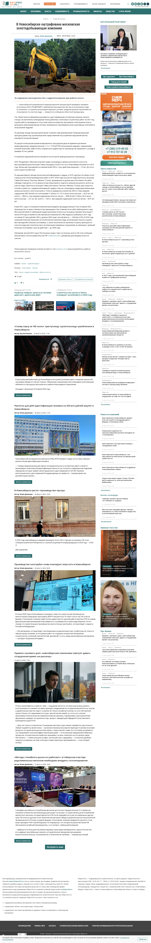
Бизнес (45, 19)
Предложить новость (65, 279)
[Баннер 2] (44, 306)
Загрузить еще (55, 847)
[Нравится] (15, 283)
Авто (103, 249)
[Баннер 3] (65, 306)
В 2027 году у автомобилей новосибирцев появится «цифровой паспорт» (119, 276)
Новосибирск (26, 268)
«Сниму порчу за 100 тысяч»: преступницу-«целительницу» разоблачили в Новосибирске (114, 214)
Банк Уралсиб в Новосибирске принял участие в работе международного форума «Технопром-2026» (117, 420)
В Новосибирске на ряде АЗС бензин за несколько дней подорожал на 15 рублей (118, 252)
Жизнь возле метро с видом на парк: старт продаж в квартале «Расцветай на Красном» (119, 359)
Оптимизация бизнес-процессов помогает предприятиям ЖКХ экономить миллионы (119, 201)
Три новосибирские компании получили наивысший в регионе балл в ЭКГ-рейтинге (119, 651)
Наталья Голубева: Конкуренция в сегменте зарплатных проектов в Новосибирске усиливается (113, 55)
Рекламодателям (142, 6)
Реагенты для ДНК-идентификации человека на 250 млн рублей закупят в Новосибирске (117, 228)
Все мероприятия (106, 521)
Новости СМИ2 (19, 300)
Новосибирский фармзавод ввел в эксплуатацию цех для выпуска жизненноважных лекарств (116, 333)
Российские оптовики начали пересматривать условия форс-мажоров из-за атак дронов (118, 663)
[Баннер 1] (23, 306)
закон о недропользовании (28, 272)
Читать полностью (23, 395)
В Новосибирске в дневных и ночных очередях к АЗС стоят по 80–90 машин (117, 346)
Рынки (113, 183)
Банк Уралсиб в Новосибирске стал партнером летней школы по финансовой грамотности (118, 456)
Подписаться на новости (84, 279)
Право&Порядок (59, 19)
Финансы (120, 171)
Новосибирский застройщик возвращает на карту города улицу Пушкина (118, 383)
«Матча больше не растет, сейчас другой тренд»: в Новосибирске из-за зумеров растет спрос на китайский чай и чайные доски (118, 188)
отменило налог (54, 236)
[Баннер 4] (86, 306)
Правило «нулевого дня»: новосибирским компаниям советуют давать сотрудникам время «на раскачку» (119, 303)
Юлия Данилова (46, 36)
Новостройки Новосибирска (119, 87)
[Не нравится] (21, 283)
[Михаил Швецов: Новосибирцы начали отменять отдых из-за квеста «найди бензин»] (118, 553)
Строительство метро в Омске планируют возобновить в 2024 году (74, 294)
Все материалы (105, 68)
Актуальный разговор (113, 22)
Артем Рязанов (26, 333)
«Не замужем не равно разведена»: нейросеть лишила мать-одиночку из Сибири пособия (117, 289)
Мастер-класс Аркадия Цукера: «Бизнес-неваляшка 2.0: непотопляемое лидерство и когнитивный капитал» (119, 511)
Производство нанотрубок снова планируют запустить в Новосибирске (52, 564)
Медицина (105, 223)
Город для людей (118, 82)
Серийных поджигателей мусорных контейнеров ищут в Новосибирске (116, 371)
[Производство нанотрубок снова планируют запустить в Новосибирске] (55, 590)
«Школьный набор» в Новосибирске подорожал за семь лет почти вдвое (116, 395)
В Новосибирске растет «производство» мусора (39, 490)
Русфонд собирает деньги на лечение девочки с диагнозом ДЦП (32, 294)
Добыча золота (45, 272)
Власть (104, 171)
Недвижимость (107, 354)
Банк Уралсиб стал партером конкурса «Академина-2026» (117, 445)
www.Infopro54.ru (16, 881)
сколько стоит (61, 249)
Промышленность (129, 312)
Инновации (112, 261)
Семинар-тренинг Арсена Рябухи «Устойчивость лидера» (115, 500)
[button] (128, 4)
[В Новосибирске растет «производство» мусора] (55, 516)
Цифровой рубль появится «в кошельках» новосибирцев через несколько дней (118, 174)
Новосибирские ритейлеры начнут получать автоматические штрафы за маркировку (117, 677)
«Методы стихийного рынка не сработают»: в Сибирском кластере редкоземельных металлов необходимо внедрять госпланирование (118, 318)
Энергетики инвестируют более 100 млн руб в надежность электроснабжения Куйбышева (118, 480)
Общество (111, 171)
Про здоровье (109, 76)
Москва (35, 268)
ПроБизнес (120, 299)
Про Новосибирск (126, 76)
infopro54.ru (67, 889)
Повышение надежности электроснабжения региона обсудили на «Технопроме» (118, 433)
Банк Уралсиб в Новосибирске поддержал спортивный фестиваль (118, 468)
